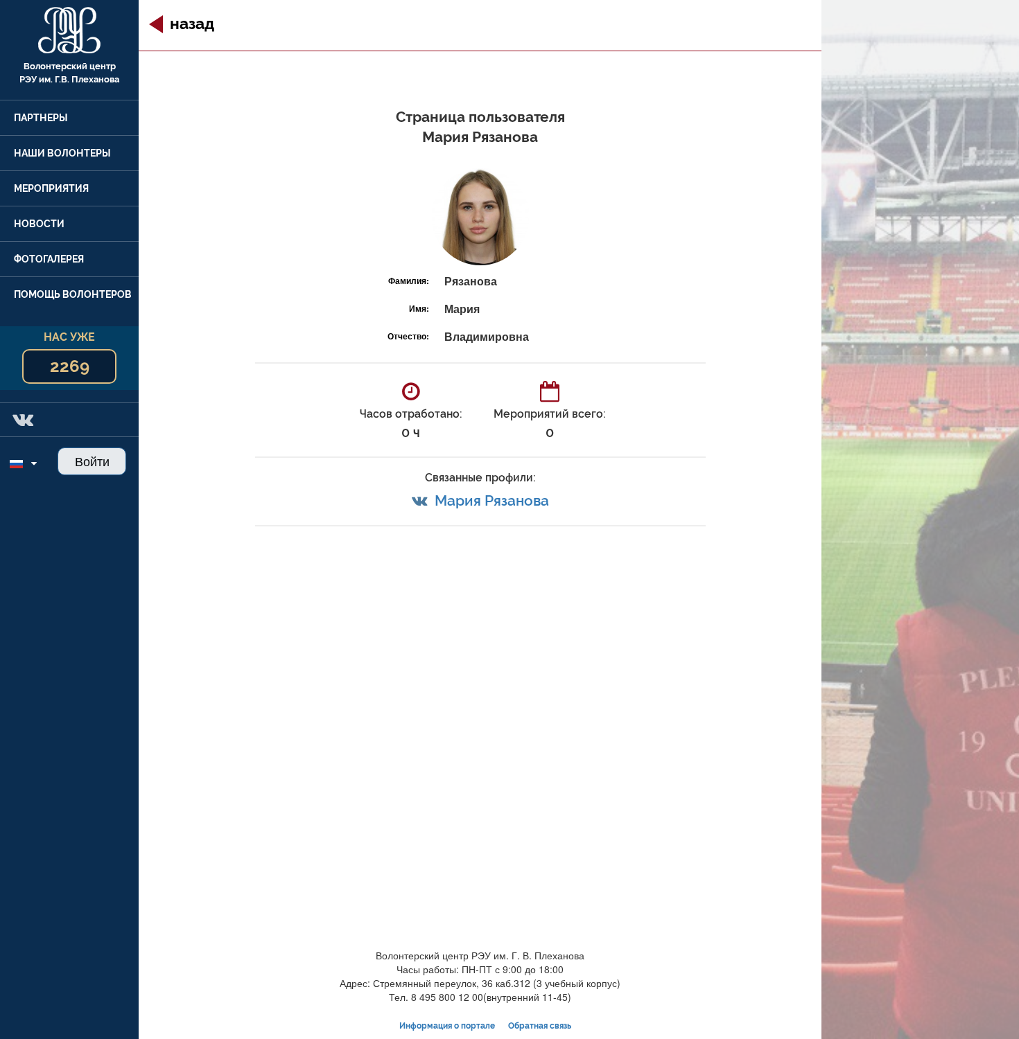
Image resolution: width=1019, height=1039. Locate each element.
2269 (69, 366)
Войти (92, 461)
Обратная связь (539, 1026)
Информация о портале (447, 1026)
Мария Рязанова (492, 500)
